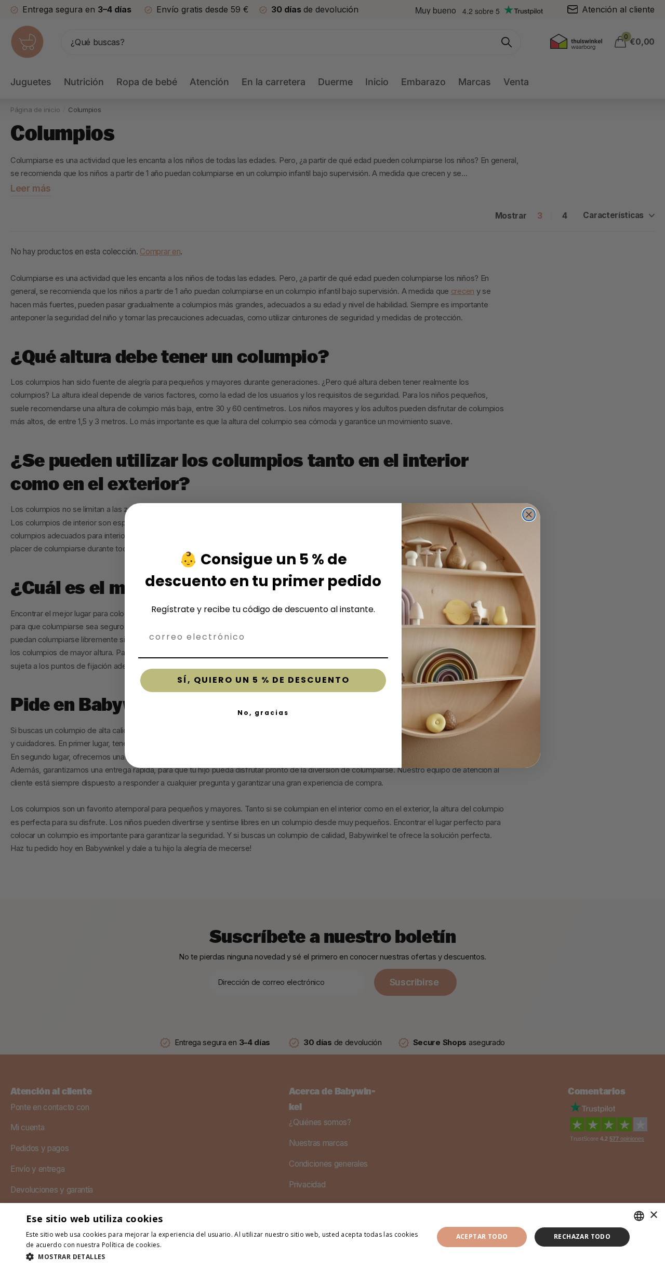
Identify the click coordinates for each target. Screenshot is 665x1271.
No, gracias (263, 712)
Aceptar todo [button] (482, 1236)
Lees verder (181, 1244)
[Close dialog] (529, 514)
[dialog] (332, 1237)
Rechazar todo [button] (582, 1236)
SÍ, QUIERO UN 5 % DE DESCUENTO (263, 680)
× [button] (653, 1215)
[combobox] (639, 1216)
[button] (223, 1256)
